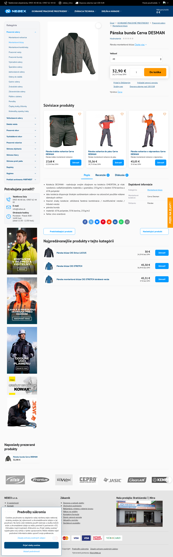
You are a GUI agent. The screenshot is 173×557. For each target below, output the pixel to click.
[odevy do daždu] (22, 323)
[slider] (128, 38)
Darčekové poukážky (71, 523)
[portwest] (22, 373)
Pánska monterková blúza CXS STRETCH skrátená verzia (83, 279)
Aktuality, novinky (70, 520)
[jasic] (22, 428)
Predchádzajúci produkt (61, 231)
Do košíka (155, 72)
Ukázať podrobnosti (31, 551)
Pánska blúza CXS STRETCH (69, 266)
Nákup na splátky (70, 511)
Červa (120, 92)
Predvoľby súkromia (80, 549)
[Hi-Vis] (22, 274)
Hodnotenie (115, 38)
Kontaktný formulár (71, 514)
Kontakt (10, 506)
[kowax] (22, 394)
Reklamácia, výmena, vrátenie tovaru (78, 508)
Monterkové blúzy (154, 190)
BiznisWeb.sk (95, 553)
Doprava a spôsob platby (73, 503)
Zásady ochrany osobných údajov (104, 549)
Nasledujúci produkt (152, 231)
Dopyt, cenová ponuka (72, 517)
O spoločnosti (13, 503)
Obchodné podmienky (72, 506)
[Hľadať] (144, 11)
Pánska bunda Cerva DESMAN (25, 457)
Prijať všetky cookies (31, 545)
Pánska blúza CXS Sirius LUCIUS (71, 252)
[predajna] (139, 526)
